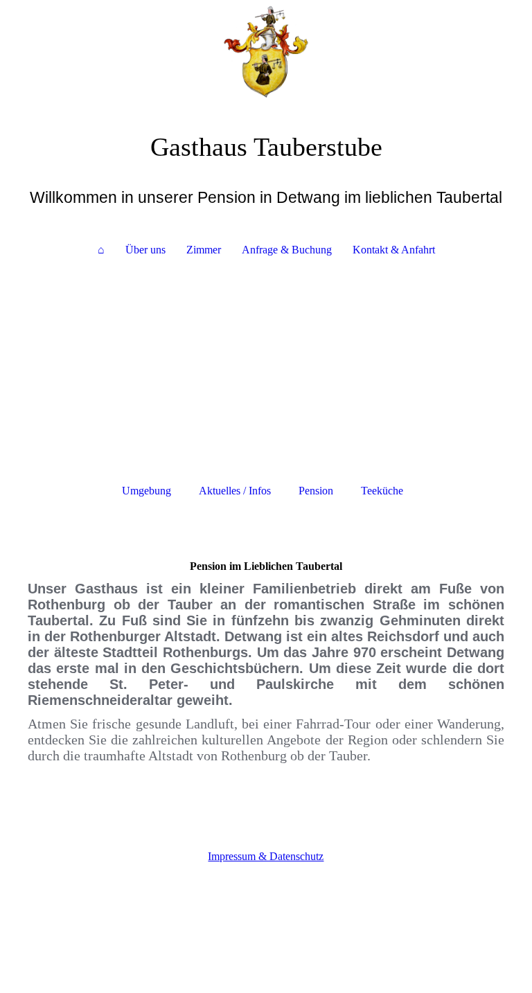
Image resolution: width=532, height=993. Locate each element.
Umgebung (146, 490)
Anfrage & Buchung (287, 250)
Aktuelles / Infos (235, 490)
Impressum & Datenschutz (265, 856)
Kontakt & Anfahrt (394, 250)
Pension (316, 490)
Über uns (145, 250)
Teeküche (382, 490)
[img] (266, 52)
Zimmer (203, 250)
